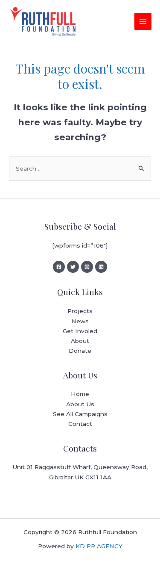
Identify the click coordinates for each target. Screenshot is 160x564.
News (80, 321)
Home (80, 393)
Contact (80, 423)
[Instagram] (87, 267)
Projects (80, 310)
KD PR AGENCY (99, 546)
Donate (80, 350)
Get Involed (80, 331)
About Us (80, 404)
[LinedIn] (101, 267)
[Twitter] (73, 267)
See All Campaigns (80, 413)
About (80, 340)
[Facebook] (59, 267)
